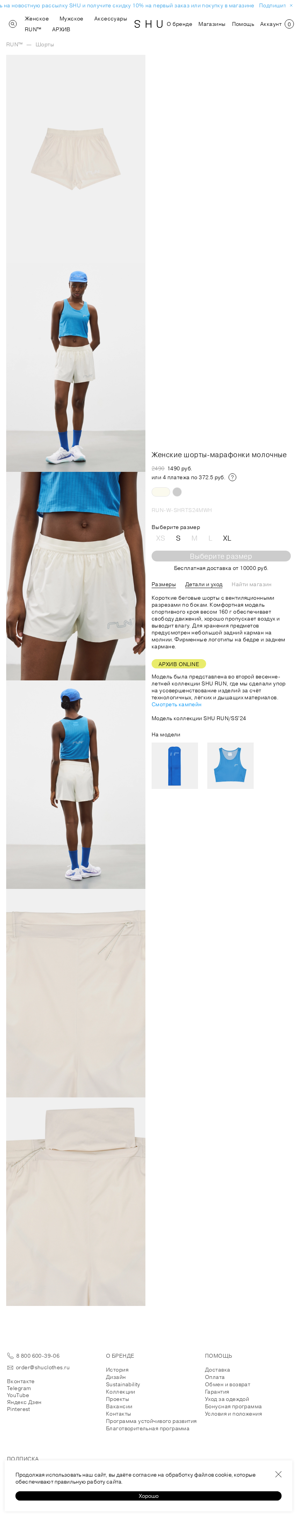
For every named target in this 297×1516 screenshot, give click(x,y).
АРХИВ (61, 29)
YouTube (18, 1395)
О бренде (179, 23)
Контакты (118, 1413)
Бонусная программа (233, 1406)
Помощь (243, 23)
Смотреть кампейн (177, 704)
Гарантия (217, 1391)
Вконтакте (21, 1381)
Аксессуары (110, 18)
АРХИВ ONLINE (179, 664)
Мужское (72, 18)
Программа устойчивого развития (151, 1421)
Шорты (45, 44)
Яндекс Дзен (24, 1402)
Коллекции (120, 1391)
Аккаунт (271, 23)
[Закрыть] (278, 1474)
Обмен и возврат (227, 1384)
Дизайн (116, 1377)
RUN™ (33, 29)
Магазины (211, 23)
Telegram (19, 1388)
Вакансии (119, 1406)
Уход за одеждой (227, 1399)
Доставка (217, 1369)
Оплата (215, 1377)
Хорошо (149, 1495)
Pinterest (18, 1409)
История (117, 1369)
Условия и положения (233, 1413)
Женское (37, 18)
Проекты (117, 1399)
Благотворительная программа (147, 1428)
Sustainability (123, 1384)
